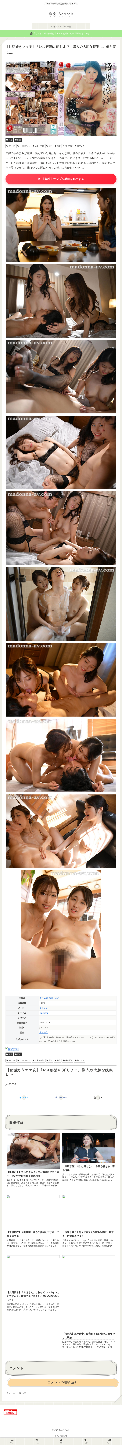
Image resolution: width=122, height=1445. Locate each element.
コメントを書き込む (62, 1382)
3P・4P (12, 146)
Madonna (43, 1013)
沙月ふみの (54, 998)
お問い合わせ (61, 1435)
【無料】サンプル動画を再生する (61, 178)
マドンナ (43, 1008)
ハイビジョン (25, 146)
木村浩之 (43, 1032)
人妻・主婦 (39, 146)
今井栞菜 (43, 998)
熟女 (19, 140)
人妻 (10, 140)
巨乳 (50, 146)
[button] (113, 722)
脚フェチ (80, 146)
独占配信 (68, 146)
